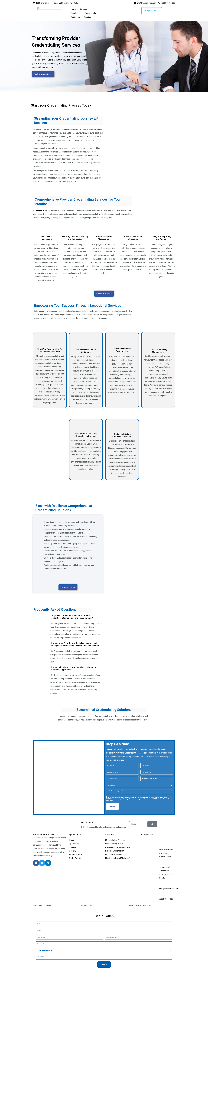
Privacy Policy (87, 905)
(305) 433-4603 (166, 899)
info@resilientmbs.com (169, 888)
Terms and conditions (42, 905)
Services (83, 9)
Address (168, 845)
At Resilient (38, 210)
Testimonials (90, 13)
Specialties (75, 13)
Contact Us (75, 17)
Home (73, 9)
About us (87, 17)
